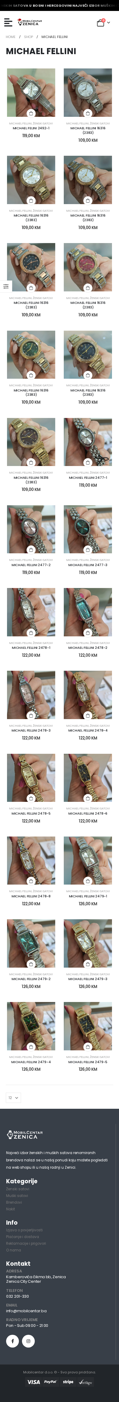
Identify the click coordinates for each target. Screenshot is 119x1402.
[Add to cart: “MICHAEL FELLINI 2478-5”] (31, 798)
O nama (13, 1250)
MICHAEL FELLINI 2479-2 (31, 978)
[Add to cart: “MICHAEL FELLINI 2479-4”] (31, 1047)
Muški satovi (17, 1195)
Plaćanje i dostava (22, 1236)
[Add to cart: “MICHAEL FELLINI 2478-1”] (31, 633)
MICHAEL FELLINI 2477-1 (88, 477)
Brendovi (14, 1202)
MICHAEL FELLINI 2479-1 (88, 896)
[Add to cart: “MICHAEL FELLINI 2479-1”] (87, 881)
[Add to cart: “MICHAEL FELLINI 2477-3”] (87, 550)
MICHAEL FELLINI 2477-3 (87, 564)
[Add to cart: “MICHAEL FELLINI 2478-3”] (31, 715)
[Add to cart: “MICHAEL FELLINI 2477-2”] (31, 550)
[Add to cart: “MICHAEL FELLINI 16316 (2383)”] (87, 113)
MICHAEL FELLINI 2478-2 (87, 647)
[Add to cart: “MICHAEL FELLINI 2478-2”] (87, 633)
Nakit (10, 1209)
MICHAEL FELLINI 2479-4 (31, 1061)
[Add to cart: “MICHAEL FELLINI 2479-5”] (87, 1047)
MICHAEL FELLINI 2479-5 (87, 1061)
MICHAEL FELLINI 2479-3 (87, 978)
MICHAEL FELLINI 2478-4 (88, 730)
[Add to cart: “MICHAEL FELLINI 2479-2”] (31, 964)
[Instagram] (28, 1341)
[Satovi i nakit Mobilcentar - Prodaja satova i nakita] (30, 22)
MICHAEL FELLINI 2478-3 (31, 730)
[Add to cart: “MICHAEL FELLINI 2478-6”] (87, 798)
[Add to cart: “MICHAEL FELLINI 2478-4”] (87, 715)
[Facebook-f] (12, 1341)
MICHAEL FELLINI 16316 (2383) (87, 130)
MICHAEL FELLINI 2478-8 (31, 896)
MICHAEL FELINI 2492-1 (31, 128)
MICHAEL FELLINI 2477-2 (31, 564)
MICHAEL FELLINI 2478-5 (31, 813)
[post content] (31, 92)
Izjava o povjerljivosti (24, 1230)
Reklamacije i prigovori (26, 1243)
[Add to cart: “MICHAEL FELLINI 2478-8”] (31, 881)
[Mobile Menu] (8, 22)
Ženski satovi (43, 123)
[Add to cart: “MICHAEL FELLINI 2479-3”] (87, 964)
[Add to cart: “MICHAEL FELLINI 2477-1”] (87, 462)
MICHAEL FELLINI (20, 123)
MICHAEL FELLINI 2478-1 (31, 647)
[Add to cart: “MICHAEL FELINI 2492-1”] (31, 113)
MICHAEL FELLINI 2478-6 (87, 813)
